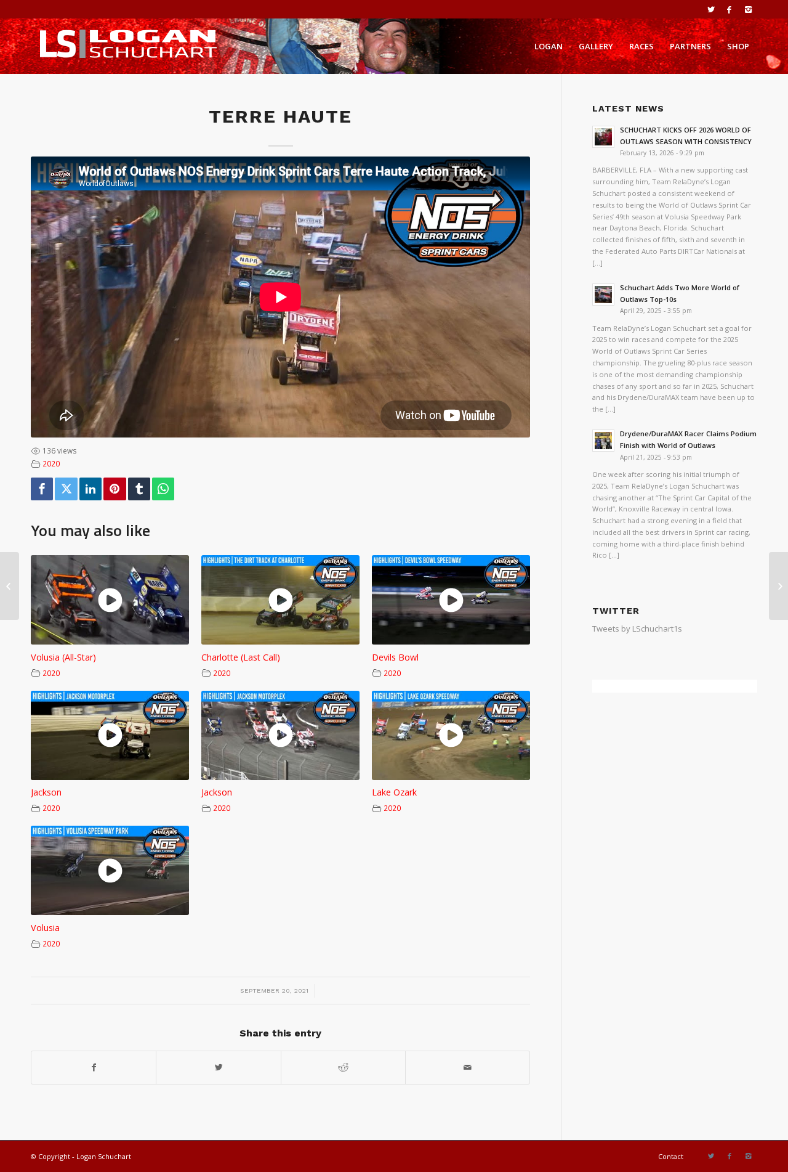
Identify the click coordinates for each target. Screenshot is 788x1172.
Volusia (45, 928)
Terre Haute (280, 116)
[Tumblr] (139, 489)
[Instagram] (748, 9)
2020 (51, 463)
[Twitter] (711, 9)
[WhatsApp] (163, 489)
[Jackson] (9, 586)
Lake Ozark (394, 792)
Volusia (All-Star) (63, 657)
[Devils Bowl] (778, 586)
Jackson (46, 792)
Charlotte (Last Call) (240, 657)
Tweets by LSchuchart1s (637, 628)
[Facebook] (729, 9)
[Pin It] (114, 489)
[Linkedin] (90, 489)
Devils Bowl (395, 657)
